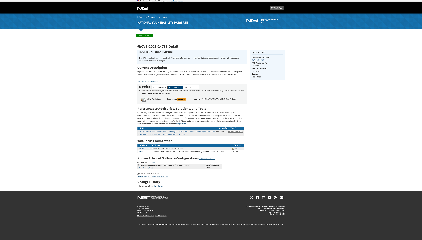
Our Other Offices (160, 216)
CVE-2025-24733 (258, 60)
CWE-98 (140, 151)
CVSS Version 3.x (175, 87)
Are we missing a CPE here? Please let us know (152, 177)
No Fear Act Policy (199, 225)
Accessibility (151, 225)
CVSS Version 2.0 (191, 87)
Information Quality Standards (247, 225)
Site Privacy (142, 225)
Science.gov (273, 225)
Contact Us (150, 216)
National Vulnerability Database (162, 23)
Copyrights (171, 225)
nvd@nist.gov (181, 124)
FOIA (207, 225)
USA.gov (280, 225)
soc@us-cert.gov (279, 212)
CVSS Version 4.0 (159, 87)
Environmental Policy (217, 225)
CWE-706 (141, 148)
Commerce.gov (263, 225)
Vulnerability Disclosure (184, 225)
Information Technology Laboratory (152, 17)
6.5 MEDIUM (182, 99)
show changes (158, 186)
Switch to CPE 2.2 (207, 158)
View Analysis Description (148, 81)
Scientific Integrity (230, 225)
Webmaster (141, 216)
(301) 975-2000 (142, 212)
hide (153, 162)
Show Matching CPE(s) (146, 168)
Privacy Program (161, 225)
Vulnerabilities (144, 35)
